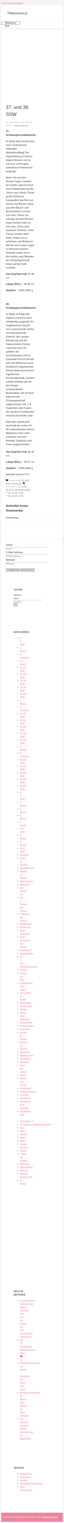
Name (9, 545)
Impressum (25, 1477)
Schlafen (24, 1094)
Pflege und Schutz (23, 1081)
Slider (22, 1131)
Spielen (23, 1134)
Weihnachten (26, 1167)
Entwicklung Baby (22, 489)
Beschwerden (26, 881)
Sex (22, 1127)
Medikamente (26, 1055)
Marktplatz (25, 1052)
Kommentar (12, 517)
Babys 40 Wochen (14, 483)
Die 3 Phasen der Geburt (23, 904)
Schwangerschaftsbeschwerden (35, 1124)
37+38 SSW (23, 480)
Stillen (23, 1140)
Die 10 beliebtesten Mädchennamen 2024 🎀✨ (28, 1350)
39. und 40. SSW (15, 496)
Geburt (23, 970)
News (22, 1075)
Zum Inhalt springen (12, 3)
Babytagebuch (27, 868)
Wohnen (24, 1170)
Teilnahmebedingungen (31, 1483)
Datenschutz (26, 1473)
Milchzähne (25, 1058)
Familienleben (27, 953)
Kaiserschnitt (26, 1022)
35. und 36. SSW (15, 492)
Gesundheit (25, 1002)
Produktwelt (25, 1088)
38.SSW (9, 489)
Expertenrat (25, 950)
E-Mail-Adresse (14, 552)
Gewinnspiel (26, 1006)
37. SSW (22, 486)
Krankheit (24, 1029)
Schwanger (25, 1098)
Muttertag (24, 1062)
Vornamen (25, 1163)
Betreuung (25, 884)
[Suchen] (16, 604)
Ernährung (25, 927)
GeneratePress (49, 1517)
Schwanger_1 (26, 1121)
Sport (22, 1137)
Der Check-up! (23, 890)
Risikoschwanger (28, 1091)
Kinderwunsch (27, 1025)
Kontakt (23, 1480)
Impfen (23, 1009)
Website (10, 560)
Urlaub (23, 1150)
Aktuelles (24, 854)
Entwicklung (26, 924)
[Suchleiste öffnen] (7, 26)
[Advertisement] (32, 62)
